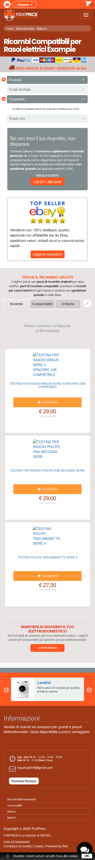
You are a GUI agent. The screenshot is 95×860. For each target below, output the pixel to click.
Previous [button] (6, 689)
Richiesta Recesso (23, 781)
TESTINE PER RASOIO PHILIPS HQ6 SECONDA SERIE (47, 470)
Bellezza (42, 28)
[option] (47, 689)
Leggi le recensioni (47, 254)
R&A (65, 846)
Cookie (38, 846)
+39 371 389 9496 (47, 181)
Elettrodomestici (25, 28)
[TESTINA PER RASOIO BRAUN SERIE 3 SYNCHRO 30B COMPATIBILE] (47, 365)
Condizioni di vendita (18, 846)
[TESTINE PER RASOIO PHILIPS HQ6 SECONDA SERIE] (47, 452)
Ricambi (16, 304)
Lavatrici (44, 682)
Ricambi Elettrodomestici (21, 799)
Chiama (23, 4)
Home (10, 28)
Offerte (68, 304)
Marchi (11, 817)
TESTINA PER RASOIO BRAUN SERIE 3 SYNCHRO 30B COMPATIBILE (47, 385)
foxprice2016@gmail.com (35, 767)
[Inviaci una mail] (7, 4)
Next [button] (88, 689)
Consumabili (42, 304)
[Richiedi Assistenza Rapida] (87, 303)
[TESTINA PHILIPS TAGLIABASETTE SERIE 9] (47, 539)
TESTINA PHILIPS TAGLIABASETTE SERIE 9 (47, 557)
